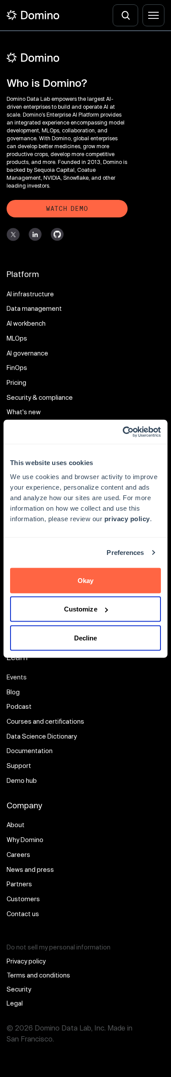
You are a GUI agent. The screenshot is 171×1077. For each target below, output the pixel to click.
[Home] (33, 15)
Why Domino (25, 839)
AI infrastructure (30, 294)
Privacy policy (26, 961)
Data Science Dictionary (42, 736)
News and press (30, 869)
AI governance (27, 353)
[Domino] (67, 58)
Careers (18, 854)
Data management (34, 308)
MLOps (17, 338)
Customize (80, 609)
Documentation (30, 750)
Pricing (16, 382)
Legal (15, 1003)
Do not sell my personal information (58, 947)
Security (19, 989)
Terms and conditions (38, 975)
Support (19, 765)
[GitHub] (57, 234)
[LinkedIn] (35, 234)
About (16, 824)
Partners (19, 884)
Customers (23, 899)
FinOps (17, 367)
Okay (85, 580)
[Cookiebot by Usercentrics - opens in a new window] (123, 431)
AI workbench (26, 323)
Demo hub (22, 780)
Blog (13, 692)
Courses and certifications (45, 721)
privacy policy (127, 518)
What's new (24, 412)
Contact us (23, 913)
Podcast (19, 706)
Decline (85, 637)
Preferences (125, 552)
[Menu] (153, 15)
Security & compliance (40, 397)
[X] (13, 234)
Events (17, 677)
